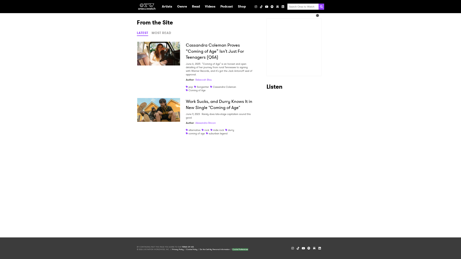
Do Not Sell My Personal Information (215, 249)
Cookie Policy (191, 249)
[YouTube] (266, 6)
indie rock (218, 130)
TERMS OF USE (188, 247)
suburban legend (218, 133)
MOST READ (161, 33)
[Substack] (277, 6)
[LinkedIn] (283, 6)
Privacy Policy (178, 249)
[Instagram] (256, 6)
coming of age (197, 133)
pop (191, 87)
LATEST (142, 33)
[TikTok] (261, 6)
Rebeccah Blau (203, 79)
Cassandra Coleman (224, 87)
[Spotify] (272, 6)
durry (231, 130)
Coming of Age (197, 90)
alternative (194, 130)
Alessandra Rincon (205, 123)
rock (206, 130)
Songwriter (203, 87)
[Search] (321, 7)
